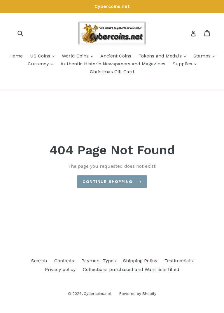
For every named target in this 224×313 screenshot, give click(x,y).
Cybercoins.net (98, 293)
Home (16, 56)
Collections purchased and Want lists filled (131, 269)
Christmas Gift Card (112, 71)
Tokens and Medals (164, 56)
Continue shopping (107, 181)
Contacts (64, 260)
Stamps (205, 56)
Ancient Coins (115, 56)
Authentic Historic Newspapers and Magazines (112, 64)
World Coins (79, 56)
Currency (42, 64)
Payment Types (98, 260)
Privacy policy (60, 269)
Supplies (186, 64)
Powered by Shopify (137, 293)
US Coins (43, 56)
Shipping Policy (140, 260)
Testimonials (178, 260)
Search (39, 260)
